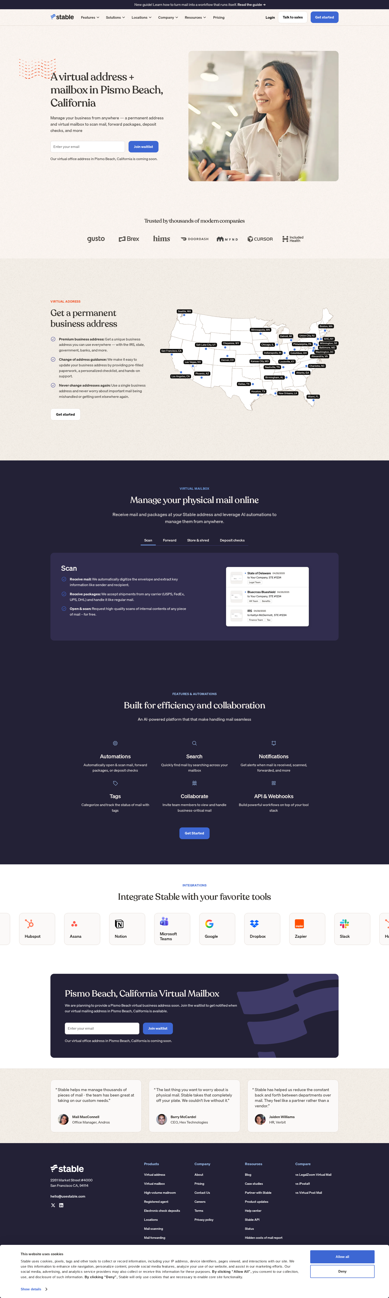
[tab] (148, 540)
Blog (248, 1174)
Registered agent (156, 1201)
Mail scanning (153, 1228)
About (198, 1174)
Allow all (342, 1257)
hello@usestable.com (67, 1196)
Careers (200, 1201)
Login (270, 17)
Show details (31, 1289)
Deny (342, 1271)
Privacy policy (203, 1219)
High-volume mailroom (160, 1192)
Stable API (252, 1219)
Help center (253, 1210)
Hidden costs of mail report (264, 1237)
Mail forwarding (154, 1237)
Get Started (194, 833)
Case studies (254, 1183)
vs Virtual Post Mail (308, 1192)
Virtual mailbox (154, 1183)
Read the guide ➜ (251, 4)
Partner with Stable (258, 1192)
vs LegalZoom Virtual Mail (313, 1174)
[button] (90, 17)
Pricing (219, 17)
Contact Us (202, 1192)
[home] (62, 17)
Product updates (256, 1201)
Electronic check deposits (162, 1210)
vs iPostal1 (302, 1183)
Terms (198, 1210)
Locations (151, 1219)
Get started (324, 17)
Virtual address (154, 1174)
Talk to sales (293, 17)
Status (249, 1228)
